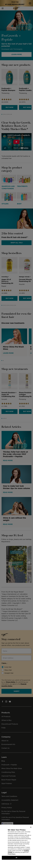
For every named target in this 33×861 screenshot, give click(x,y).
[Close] (31, 827)
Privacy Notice (11, 854)
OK (16, 857)
